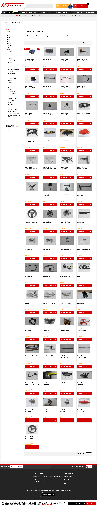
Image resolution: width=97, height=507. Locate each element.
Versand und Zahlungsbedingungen (41, 481)
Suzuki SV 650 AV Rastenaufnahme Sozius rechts (66, 302)
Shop (7, 29)
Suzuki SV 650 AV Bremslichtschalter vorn (49, 114)
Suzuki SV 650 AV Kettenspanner (29, 248)
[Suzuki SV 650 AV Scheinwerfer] (50, 321)
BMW (8, 33)
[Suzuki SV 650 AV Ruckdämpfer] (32, 321)
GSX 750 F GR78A (11, 89)
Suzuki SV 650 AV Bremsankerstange (47, 87)
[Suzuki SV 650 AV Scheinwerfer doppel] (67, 321)
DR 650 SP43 (10, 82)
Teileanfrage (62, 6)
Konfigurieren (91, 503)
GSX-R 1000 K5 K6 (11, 100)
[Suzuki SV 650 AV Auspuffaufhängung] (67, 51)
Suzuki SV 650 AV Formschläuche (64, 168)
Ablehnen (71, 503)
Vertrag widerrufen (37, 478)
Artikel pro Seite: (80, 42)
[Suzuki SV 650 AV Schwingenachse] (67, 348)
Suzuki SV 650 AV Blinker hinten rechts (83, 60)
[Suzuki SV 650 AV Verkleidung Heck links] (84, 402)
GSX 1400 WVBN (11, 118)
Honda (8, 41)
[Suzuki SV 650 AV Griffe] (67, 186)
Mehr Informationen (47, 504)
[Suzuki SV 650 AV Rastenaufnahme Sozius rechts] (67, 294)
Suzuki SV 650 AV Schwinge (32, 356)
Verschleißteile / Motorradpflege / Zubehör (12, 126)
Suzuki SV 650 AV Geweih (31, 194)
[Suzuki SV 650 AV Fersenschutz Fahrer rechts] (50, 159)
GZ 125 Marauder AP (12, 54)
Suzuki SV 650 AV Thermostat (81, 383)
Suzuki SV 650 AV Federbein (49, 140)
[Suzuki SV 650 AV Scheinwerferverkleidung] (84, 321)
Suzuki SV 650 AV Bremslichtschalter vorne (66, 114)
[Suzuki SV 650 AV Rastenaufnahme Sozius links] (50, 294)
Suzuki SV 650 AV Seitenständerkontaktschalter (32, 383)
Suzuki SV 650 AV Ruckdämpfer (29, 329)
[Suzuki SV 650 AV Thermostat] (84, 375)
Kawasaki (9, 45)
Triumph (9, 120)
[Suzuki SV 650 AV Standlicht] (67, 375)
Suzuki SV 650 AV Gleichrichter (47, 194)
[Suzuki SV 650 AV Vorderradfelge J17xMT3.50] (32, 429)
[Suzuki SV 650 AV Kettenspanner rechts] (67, 240)
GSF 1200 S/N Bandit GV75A (13, 106)
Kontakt (34, 480)
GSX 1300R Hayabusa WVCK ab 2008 (14, 116)
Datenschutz (67, 480)
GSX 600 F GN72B (11, 73)
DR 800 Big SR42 (11, 95)
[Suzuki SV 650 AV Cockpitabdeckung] (32, 132)
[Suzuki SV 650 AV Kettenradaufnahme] (50, 213)
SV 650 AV (10, 86)
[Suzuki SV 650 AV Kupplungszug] (32, 267)
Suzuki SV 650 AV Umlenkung (47, 410)
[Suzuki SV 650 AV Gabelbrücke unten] (84, 159)
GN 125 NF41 (10, 53)
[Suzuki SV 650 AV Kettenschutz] (84, 213)
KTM (8, 47)
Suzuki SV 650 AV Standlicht (67, 383)
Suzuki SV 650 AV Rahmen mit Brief (31, 302)
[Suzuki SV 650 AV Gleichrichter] (50, 186)
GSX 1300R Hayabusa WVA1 (14, 113)
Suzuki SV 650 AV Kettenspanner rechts (65, 248)
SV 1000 (9, 102)
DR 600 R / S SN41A (12, 65)
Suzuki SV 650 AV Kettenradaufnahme (48, 222)
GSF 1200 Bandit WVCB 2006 (14, 107)
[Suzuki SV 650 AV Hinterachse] (84, 186)
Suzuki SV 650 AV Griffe (66, 194)
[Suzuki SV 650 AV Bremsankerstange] (50, 78)
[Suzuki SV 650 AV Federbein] (50, 132)
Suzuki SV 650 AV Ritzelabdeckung (81, 302)
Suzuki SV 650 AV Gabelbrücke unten (82, 168)
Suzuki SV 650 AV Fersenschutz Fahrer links (31, 168)
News (7, 129)
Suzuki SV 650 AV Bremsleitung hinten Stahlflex (65, 87)
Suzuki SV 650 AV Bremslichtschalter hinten (84, 87)
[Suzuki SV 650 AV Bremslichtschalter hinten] (84, 78)
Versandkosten (52, 490)
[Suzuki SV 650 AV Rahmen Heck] (84, 267)
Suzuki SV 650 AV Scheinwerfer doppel (65, 329)
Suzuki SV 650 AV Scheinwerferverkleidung (83, 329)
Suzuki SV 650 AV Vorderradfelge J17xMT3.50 (31, 437)
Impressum (67, 483)
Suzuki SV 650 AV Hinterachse (81, 194)
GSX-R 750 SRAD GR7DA (13, 93)
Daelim (8, 35)
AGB (65, 481)
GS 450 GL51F (10, 62)
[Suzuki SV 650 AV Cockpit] (84, 105)
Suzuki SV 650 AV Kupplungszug (29, 275)
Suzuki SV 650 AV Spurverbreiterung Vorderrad (47, 383)
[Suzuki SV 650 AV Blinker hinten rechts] (84, 51)
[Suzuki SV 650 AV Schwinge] (32, 348)
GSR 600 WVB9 (11, 71)
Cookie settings (68, 476)
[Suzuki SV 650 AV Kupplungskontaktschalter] (84, 240)
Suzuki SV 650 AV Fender (66, 140)
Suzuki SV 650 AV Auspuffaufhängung (65, 60)
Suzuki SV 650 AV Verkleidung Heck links (83, 410)
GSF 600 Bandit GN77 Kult (13, 67)
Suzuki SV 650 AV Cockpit (83, 113)
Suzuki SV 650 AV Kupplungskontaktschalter (84, 248)
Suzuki (8, 49)
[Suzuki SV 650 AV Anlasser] (50, 51)
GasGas (9, 39)
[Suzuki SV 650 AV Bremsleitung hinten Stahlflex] (67, 78)
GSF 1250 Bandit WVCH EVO (13, 109)
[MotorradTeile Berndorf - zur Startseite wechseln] (12, 5)
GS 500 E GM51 (11, 64)
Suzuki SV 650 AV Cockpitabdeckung (29, 141)
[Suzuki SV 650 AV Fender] (67, 132)
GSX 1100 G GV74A (12, 104)
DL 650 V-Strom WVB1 (12, 76)
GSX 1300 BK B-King (12, 111)
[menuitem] (39, 5)
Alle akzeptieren (80, 503)
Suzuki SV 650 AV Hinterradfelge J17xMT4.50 (31, 222)
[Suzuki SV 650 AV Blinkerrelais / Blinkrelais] (32, 78)
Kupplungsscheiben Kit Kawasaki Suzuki (31, 60)
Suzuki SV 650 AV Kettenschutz (81, 222)
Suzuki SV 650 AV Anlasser (49, 59)
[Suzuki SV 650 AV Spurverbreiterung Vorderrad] (50, 375)
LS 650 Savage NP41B (12, 84)
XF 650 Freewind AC (12, 87)
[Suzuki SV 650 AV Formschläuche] (67, 159)
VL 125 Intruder (11, 56)
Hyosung (9, 43)
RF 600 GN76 (10, 75)
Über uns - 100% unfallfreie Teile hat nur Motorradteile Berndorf (48, 476)
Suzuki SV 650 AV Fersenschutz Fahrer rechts (49, 168)
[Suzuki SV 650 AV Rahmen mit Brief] (32, 294)
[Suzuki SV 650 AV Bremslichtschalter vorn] (50, 105)
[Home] (4, 12)
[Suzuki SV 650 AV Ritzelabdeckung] (84, 294)
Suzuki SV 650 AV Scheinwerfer (47, 329)
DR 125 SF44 (10, 51)
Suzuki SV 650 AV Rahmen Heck (83, 275)
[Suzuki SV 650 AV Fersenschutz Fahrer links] (32, 159)
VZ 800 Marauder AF (12, 98)
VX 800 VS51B (11, 96)
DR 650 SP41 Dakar (12, 78)
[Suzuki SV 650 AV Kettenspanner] (32, 240)
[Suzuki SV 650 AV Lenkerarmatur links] (50, 267)
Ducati (8, 37)
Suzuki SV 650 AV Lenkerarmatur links (48, 275)
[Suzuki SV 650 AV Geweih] (32, 186)
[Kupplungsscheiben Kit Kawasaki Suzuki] (32, 51)
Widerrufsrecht (68, 478)
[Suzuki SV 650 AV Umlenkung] (50, 402)
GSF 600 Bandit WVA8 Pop (13, 69)
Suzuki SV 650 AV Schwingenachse (64, 356)
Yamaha (9, 122)
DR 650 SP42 (10, 80)
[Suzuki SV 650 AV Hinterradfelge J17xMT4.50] (32, 213)
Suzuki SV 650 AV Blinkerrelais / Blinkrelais (31, 87)
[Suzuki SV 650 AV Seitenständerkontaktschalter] (32, 375)
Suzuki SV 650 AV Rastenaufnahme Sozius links (49, 302)
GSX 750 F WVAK (11, 91)
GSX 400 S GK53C (11, 60)
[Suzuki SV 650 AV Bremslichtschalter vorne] (67, 105)
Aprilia (8, 31)
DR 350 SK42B (11, 58)
